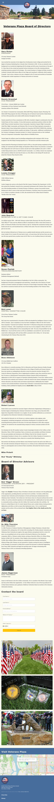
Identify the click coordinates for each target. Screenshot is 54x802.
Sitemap (3, 798)
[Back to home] (27, 5)
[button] (3, 2)
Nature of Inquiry (8, 614)
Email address (7, 608)
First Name (6, 596)
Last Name (6, 602)
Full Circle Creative (23, 791)
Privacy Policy (4, 794)
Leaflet (43, 774)
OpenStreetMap (50, 774)
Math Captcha (7, 623)
